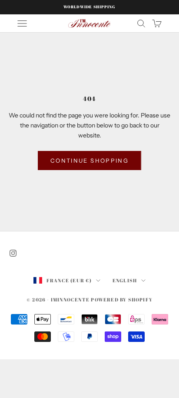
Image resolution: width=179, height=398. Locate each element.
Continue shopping (89, 160)
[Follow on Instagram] (13, 253)
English (125, 280)
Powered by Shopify (121, 299)
